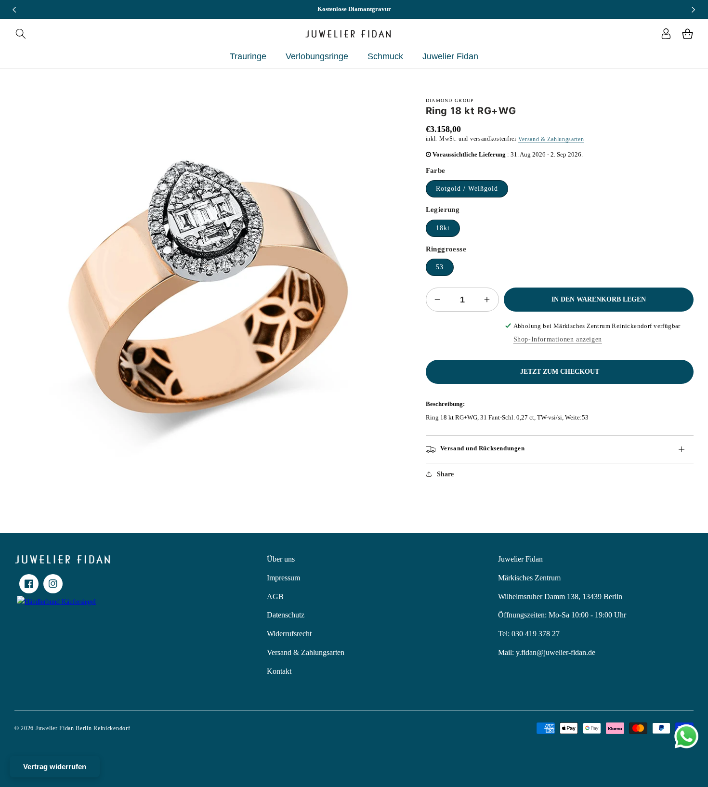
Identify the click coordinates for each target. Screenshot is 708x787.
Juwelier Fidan (520, 559)
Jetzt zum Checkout (559, 371)
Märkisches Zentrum (529, 578)
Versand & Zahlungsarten (551, 139)
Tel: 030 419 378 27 (529, 634)
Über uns (281, 559)
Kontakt (279, 671)
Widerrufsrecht (289, 634)
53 (440, 267)
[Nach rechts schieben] (693, 9)
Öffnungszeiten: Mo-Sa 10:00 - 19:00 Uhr (562, 615)
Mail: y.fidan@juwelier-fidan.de (546, 652)
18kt (443, 228)
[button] (20, 33)
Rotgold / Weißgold (467, 188)
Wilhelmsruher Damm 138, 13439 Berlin (560, 596)
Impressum (283, 578)
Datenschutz (285, 615)
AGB (275, 596)
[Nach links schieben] (14, 9)
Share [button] (445, 474)
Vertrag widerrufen (54, 766)
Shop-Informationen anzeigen (557, 339)
